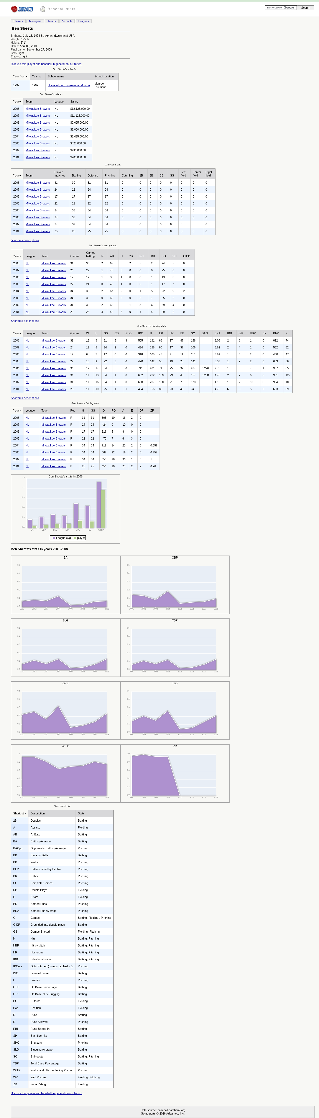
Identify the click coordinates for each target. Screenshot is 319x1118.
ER (161, 333)
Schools (67, 21)
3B (161, 175)
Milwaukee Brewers (38, 108)
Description (38, 813)
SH (174, 256)
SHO (128, 333)
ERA (217, 333)
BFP (276, 333)
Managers (35, 21)
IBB (229, 333)
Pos (72, 410)
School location (104, 76)
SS (172, 175)
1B (141, 175)
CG (117, 333)
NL (27, 263)
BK (264, 333)
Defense (93, 175)
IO (103, 410)
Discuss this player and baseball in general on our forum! (46, 63)
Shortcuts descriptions (25, 240)
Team (29, 101)
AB (112, 256)
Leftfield (183, 173)
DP (142, 410)
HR (172, 333)
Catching (127, 175)
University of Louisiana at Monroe (69, 85)
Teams (52, 21)
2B (151, 175)
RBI (142, 256)
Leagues (83, 21)
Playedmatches (59, 173)
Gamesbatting (90, 254)
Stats (81, 813)
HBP (253, 333)
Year (16, 101)
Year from (19, 76)
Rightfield (209, 173)
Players (18, 21)
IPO (140, 333)
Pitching (110, 175)
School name (56, 76)
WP (241, 333)
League (59, 101)
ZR (152, 410)
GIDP (186, 256)
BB (153, 256)
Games (74, 256)
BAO (205, 333)
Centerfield (197, 173)
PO (114, 410)
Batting (76, 175)
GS (106, 333)
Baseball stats (62, 9)
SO (164, 256)
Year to (36, 76)
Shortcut (18, 813)
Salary (74, 101)
